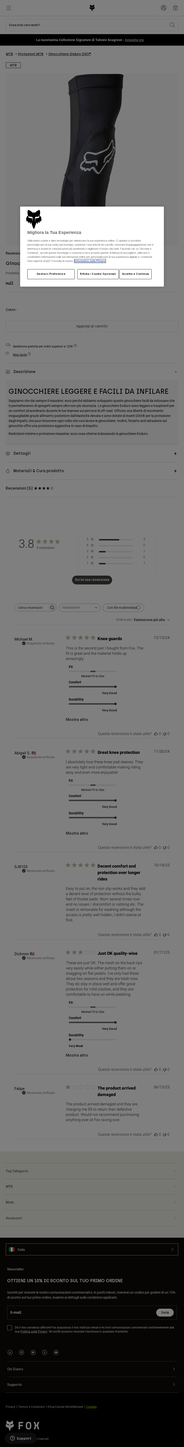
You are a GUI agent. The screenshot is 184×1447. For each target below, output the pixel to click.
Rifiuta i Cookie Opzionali (98, 274)
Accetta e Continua (135, 274)
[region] (92, 247)
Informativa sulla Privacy (90, 261)
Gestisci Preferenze (51, 274)
